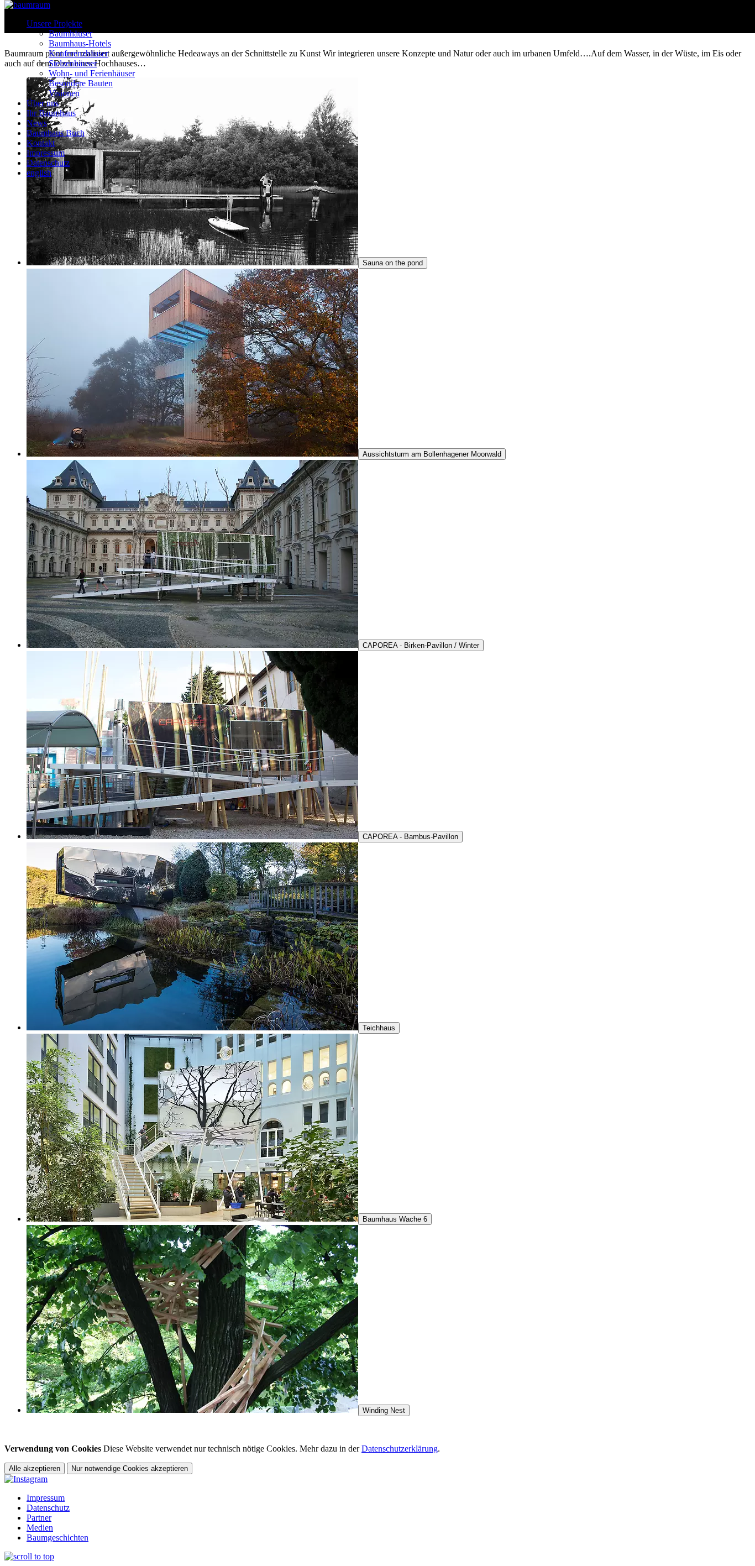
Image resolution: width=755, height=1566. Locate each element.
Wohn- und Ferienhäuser (92, 73)
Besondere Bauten (81, 83)
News (37, 123)
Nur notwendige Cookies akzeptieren (129, 1468)
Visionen (64, 93)
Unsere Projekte (54, 23)
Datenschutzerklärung (399, 1448)
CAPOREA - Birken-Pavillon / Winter (421, 645)
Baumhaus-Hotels (80, 43)
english (39, 172)
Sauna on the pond (393, 263)
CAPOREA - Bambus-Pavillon (410, 836)
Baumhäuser (70, 33)
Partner (39, 1517)
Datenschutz (48, 162)
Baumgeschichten (57, 1537)
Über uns (43, 103)
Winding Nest (384, 1410)
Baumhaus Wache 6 (395, 1219)
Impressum (46, 153)
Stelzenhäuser (73, 63)
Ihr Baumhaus (51, 113)
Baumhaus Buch (56, 133)
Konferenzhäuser (78, 53)
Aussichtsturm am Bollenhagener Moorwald (432, 454)
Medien (40, 1527)
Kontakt (41, 143)
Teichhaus (379, 1028)
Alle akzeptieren (34, 1468)
